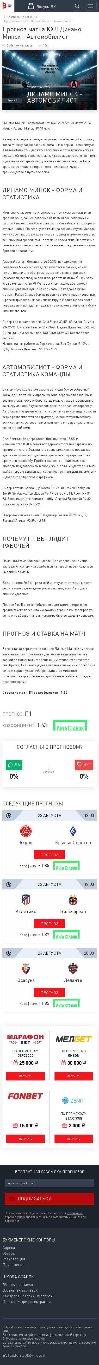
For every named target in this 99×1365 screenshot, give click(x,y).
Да (17, 764)
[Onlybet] (7, 6)
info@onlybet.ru (12, 1355)
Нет (87, 764)
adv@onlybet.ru (35, 1355)
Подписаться (34, 1198)
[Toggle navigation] (91, 6)
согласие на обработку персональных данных (44, 1215)
